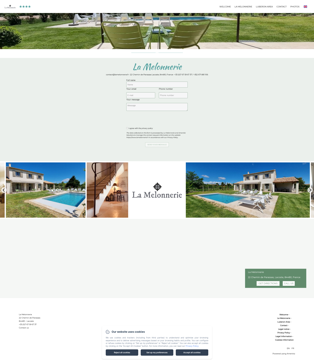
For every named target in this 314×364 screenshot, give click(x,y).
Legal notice (283, 329)
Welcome (225, 6)
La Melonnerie (243, 6)
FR (293, 348)
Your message (133, 99)
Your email (131, 89)
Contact (281, 6)
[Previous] (4, 190)
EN (288, 348)
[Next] (310, 190)
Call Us (289, 283)
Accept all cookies (192, 352)
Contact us (24, 328)
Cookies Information (284, 340)
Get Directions (268, 283)
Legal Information (283, 336)
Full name (130, 80)
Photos (294, 6)
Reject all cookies (122, 352)
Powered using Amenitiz (284, 353)
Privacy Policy (283, 332)
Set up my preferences (157, 352)
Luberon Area (264, 6)
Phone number (166, 89)
